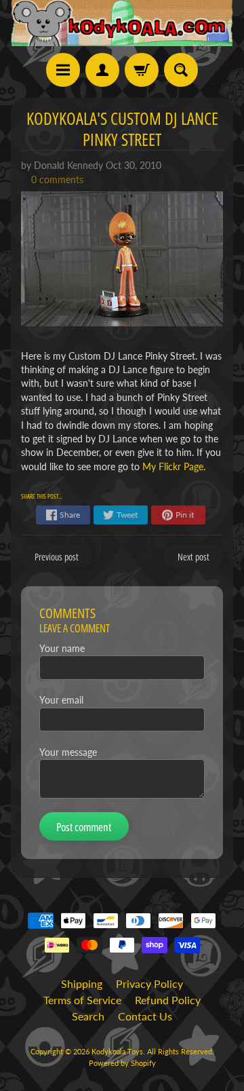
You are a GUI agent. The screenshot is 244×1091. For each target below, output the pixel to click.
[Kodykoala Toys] (122, 23)
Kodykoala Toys (117, 1051)
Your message (68, 752)
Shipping (81, 983)
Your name (62, 648)
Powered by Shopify (122, 1062)
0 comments (57, 179)
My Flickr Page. (173, 466)
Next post (193, 556)
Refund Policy (168, 999)
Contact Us (145, 1016)
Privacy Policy (149, 983)
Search (88, 1016)
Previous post (57, 556)
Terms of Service (82, 999)
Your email (61, 700)
